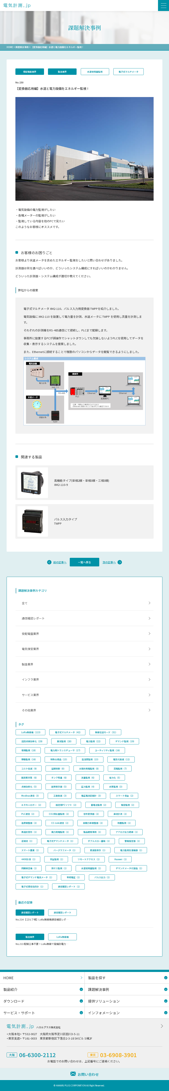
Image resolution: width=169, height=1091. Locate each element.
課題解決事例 (22, 47)
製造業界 (62, 71)
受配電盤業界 (29, 71)
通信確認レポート (33, 618)
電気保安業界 (30, 649)
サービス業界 (30, 695)
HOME (10, 47)
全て (25, 603)
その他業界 (29, 710)
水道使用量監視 (95, 71)
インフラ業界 (30, 679)
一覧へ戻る (84, 562)
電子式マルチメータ (128, 71)
